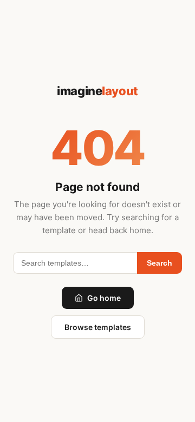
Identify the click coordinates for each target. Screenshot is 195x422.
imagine (97, 91)
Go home (104, 297)
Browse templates (97, 327)
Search (159, 263)
